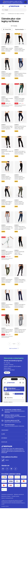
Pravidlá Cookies (15, 495)
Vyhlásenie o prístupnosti (7, 493)
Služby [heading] (3, 433)
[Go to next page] (18, 343)
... (6, 13)
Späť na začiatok (13, 348)
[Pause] (25, 2)
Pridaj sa (7, 372)
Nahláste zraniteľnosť (19, 493)
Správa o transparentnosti (7, 496)
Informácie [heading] (4, 437)
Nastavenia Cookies (5, 495)
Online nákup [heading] (4, 429)
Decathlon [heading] (4, 441)
